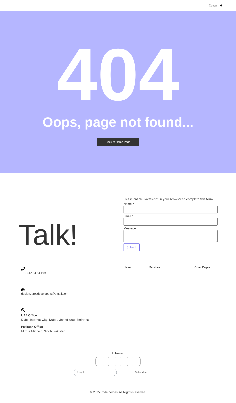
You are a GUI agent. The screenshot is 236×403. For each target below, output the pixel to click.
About (93, 5)
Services (110, 5)
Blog (163, 5)
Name (129, 203)
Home (78, 5)
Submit (131, 247)
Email (128, 216)
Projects (129, 5)
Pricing (148, 5)
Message (130, 228)
